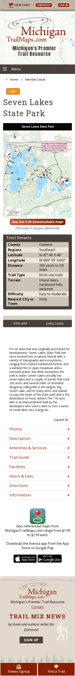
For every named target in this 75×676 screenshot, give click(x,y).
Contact (37, 607)
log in (63, 5)
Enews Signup (19, 671)
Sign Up (31, 640)
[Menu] (4, 69)
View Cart (21, 5)
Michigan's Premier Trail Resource (34, 51)
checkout (44, 5)
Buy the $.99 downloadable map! (37, 222)
